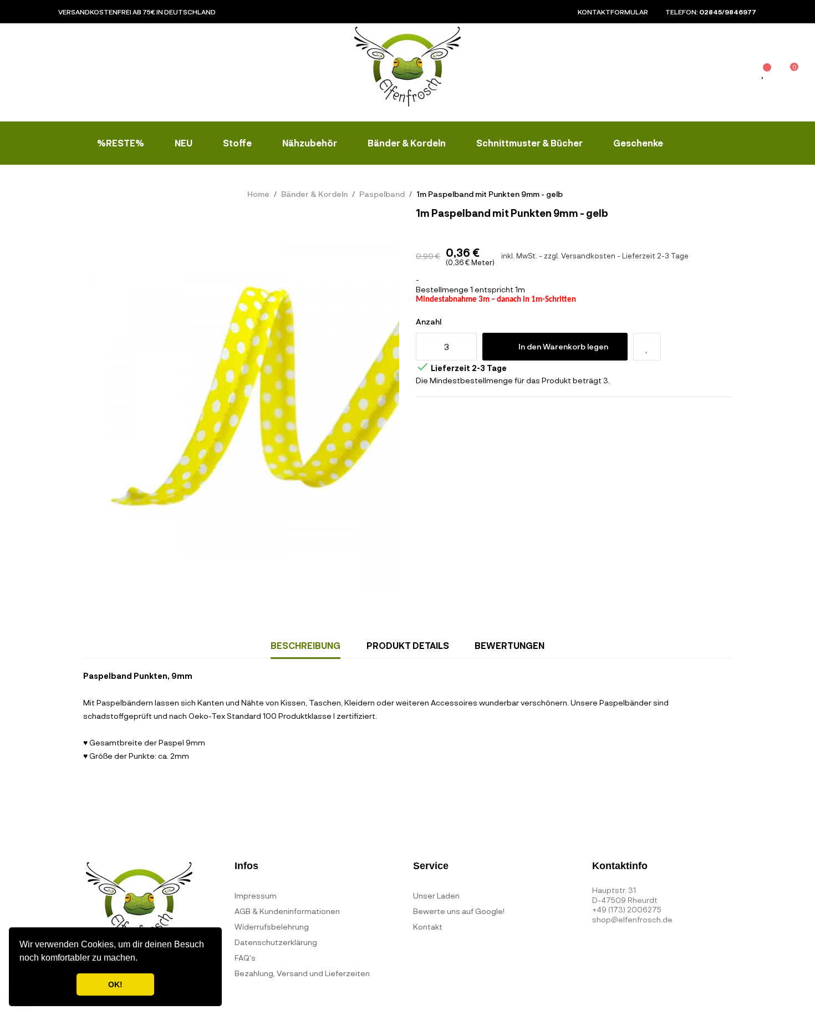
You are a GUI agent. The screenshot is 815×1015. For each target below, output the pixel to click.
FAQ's (245, 957)
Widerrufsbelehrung (272, 926)
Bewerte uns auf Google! (459, 911)
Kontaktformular (613, 12)
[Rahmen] (738, 74)
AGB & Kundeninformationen (287, 911)
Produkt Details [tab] (407, 645)
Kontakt (427, 926)
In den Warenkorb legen (563, 346)
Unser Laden (436, 895)
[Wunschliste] (763, 73)
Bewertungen (509, 645)
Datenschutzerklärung (276, 942)
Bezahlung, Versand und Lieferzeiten (302, 973)
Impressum (256, 895)
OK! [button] (115, 984)
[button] (141, 959)
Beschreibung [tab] (305, 645)
